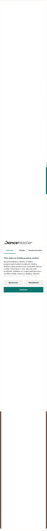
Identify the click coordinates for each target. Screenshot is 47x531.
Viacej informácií (35, 250)
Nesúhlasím (34, 283)
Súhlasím (23, 290)
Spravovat (13, 283)
